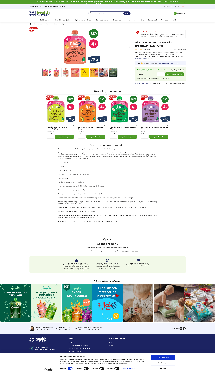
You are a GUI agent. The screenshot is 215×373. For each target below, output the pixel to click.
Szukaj (127, 13)
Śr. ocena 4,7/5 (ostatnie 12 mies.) (45, 349)
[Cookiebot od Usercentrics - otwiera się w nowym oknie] (48, 369)
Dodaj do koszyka (175, 74)
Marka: (180, 49)
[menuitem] (44, 20)
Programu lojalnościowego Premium (168, 63)
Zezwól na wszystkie (163, 357)
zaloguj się (125, 251)
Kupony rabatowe (75, 351)
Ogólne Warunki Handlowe (78, 345)
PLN (176, 6)
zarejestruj (135, 251)
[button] (129, 47)
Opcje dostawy (179, 70)
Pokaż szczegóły (127, 368)
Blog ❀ (111, 345)
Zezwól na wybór (163, 363)
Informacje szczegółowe (143, 59)
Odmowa (163, 368)
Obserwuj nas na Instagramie (109, 281)
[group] (80, 46)
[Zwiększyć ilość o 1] (163, 74)
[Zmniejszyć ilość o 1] (158, 74)
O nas (110, 342)
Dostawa (72, 342)
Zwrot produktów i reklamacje (79, 348)
